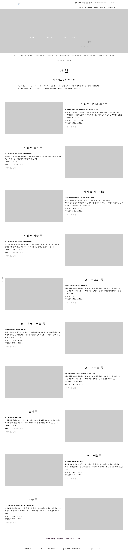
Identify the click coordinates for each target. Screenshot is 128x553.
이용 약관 (60, 538)
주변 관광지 (109, 7)
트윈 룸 (112, 55)
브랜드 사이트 (70, 538)
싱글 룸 (69, 60)
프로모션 (96, 7)
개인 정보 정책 (50, 538)
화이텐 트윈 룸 (76, 55)
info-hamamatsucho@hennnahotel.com (91, 549)
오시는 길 (102, 7)
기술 (14, 55)
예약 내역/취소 (85, 46)
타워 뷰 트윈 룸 (39, 55)
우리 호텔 (80, 7)
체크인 (32, 37)
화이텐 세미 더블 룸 (90, 55)
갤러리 (90, 3)
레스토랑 (90, 7)
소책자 (78, 538)
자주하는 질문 (84, 3)
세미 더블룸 (60, 60)
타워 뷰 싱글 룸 (64, 55)
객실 (85, 7)
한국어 (112, 2)
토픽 (115, 7)
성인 (65, 37)
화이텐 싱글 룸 (103, 55)
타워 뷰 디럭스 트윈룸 (25, 55)
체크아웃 (49, 37)
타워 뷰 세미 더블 (52, 55)
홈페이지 (77, 3)
